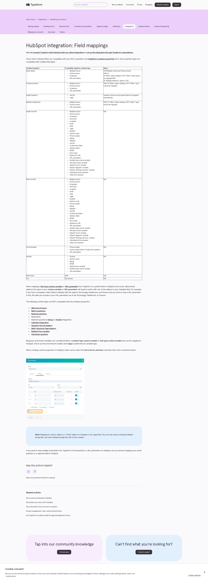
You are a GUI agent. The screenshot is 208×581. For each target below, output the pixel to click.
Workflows (116, 26)
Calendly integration (40, 323)
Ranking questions (39, 314)
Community (130, 5)
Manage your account (35, 32)
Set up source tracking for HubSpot (39, 498)
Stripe (50, 320)
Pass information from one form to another (41, 507)
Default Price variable (40, 332)
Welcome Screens (39, 308)
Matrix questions (38, 311)
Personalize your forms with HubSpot (39, 502)
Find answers (64, 552)
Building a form (49, 26)
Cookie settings (194, 575)
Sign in (177, 5)
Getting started (33, 26)
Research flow (64, 26)
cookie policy (11, 576)
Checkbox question (39, 334)
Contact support (144, 552)
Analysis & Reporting (161, 26)
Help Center (30, 19)
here (70, 344)
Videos (62, 32)
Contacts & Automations (83, 26)
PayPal (59, 320)
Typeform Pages (102, 26)
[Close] (204, 572)
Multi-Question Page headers (43, 329)
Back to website (117, 5)
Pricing (139, 5)
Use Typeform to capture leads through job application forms (48, 515)
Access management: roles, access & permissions (44, 511)
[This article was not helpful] (34, 471)
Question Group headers (41, 326)
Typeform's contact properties (101, 59)
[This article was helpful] (28, 471)
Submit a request (163, 5)
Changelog (148, 5)
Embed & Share (144, 26)
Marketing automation (58, 19)
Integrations (42, 19)
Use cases (51, 32)
